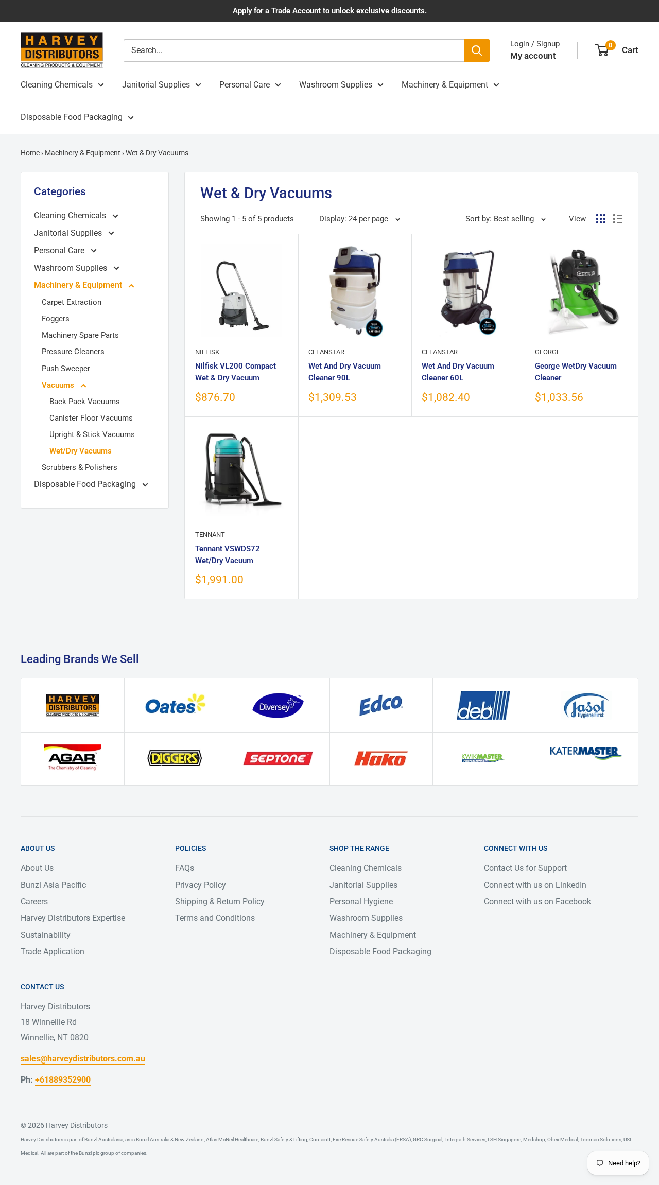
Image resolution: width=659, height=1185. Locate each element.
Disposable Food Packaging (72, 117)
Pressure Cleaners (73, 351)
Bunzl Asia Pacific (53, 885)
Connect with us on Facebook (537, 902)
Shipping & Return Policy (220, 902)
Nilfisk (207, 352)
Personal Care (244, 85)
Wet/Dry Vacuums (80, 451)
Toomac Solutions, (600, 1139)
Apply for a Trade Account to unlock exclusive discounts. (330, 10)
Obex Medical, (562, 1139)
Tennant (210, 534)
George (547, 352)
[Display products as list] (617, 218)
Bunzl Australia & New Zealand (170, 1139)
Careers (34, 902)
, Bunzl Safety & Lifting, (283, 1139)
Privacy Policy (200, 885)
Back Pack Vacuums (84, 401)
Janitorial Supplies (156, 85)
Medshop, (534, 1139)
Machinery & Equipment (445, 85)
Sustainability (46, 935)
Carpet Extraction (71, 302)
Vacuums (59, 385)
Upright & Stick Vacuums (92, 434)
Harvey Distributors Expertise (73, 918)
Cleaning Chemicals (57, 85)
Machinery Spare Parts (80, 335)
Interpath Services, (465, 1139)
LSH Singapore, (504, 1139)
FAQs (184, 868)
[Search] (477, 50)
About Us (37, 868)
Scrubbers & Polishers (79, 467)
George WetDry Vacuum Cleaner (576, 371)
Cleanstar (326, 352)
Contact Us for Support (525, 868)
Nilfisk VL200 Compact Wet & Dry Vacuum (235, 371)
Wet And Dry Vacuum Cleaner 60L (458, 371)
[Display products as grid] (600, 218)
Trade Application (52, 951)
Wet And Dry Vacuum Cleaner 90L (344, 371)
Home (30, 153)
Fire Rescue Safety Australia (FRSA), (372, 1139)
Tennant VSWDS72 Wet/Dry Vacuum (227, 554)
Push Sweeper (66, 368)
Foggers (56, 318)
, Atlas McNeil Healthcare (231, 1139)
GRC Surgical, (427, 1139)
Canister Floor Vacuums (91, 418)
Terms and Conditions (215, 918)
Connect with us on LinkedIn (535, 885)
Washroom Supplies (335, 85)
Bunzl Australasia (103, 1139)
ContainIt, (320, 1139)
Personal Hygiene (361, 902)
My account (533, 55)
